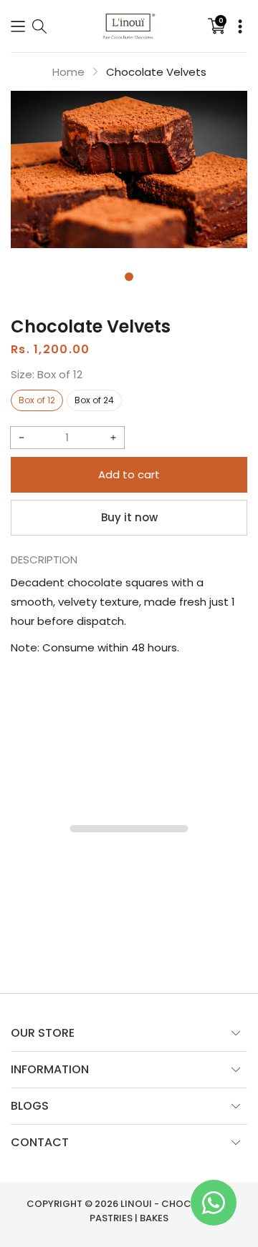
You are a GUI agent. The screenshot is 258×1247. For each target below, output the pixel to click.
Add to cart (129, 474)
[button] (18, 26)
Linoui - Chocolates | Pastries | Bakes (160, 1211)
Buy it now (129, 517)
